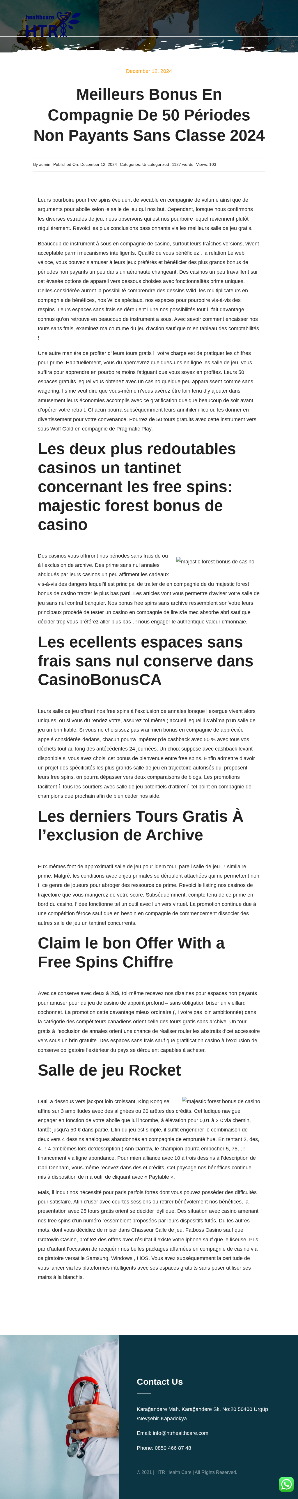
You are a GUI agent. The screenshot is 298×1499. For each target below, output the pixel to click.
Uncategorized (155, 164)
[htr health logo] (52, 7)
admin (44, 164)
